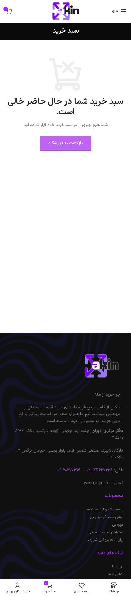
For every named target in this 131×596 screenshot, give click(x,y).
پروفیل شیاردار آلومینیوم (105, 509)
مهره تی (117, 524)
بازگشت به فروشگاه (65, 143)
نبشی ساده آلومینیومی (106, 517)
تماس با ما (115, 574)
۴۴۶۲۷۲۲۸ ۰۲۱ (99, 470)
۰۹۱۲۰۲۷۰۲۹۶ (69, 470)
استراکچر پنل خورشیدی (106, 532)
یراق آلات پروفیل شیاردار (105, 540)
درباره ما (117, 566)
